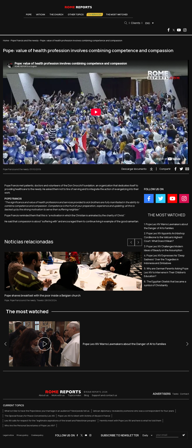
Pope (29, 14)
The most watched (117, 14)
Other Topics (76, 14)
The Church (56, 14)
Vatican (40, 14)
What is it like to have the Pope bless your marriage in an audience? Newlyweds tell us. (47, 410)
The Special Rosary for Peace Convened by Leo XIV (29, 415)
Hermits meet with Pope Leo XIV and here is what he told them (130, 420)
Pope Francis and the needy (24, 40)
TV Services (94, 14)
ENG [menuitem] (147, 23)
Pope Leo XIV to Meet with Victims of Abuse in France (84, 415)
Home (6, 40)
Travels (40, 300)
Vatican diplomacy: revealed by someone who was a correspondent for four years (133, 410)
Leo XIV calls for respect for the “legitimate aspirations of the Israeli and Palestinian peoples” (50, 420)
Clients (135, 23)
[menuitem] (149, 23)
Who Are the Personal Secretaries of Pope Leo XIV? (29, 425)
